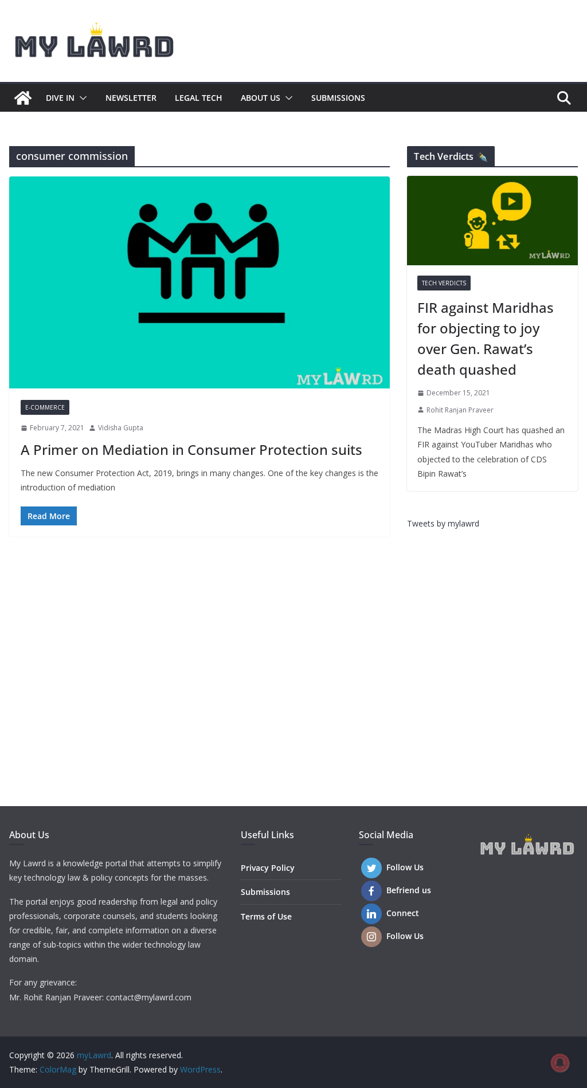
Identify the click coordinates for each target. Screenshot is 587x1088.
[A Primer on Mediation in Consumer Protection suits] (199, 282)
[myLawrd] (23, 98)
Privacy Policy (268, 867)
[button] (81, 98)
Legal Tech (198, 97)
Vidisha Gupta (120, 428)
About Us (260, 97)
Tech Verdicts (444, 283)
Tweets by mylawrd (443, 523)
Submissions (338, 97)
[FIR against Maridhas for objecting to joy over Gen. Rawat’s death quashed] (492, 220)
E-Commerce (45, 407)
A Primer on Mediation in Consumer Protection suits (191, 449)
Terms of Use (266, 916)
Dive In (60, 97)
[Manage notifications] (560, 1063)
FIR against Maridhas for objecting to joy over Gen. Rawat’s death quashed (485, 338)
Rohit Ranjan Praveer (460, 410)
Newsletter (130, 97)
